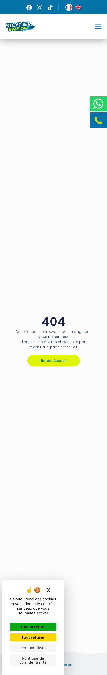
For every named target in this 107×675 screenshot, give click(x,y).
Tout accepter (33, 626)
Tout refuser (33, 637)
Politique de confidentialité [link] (33, 660)
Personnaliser (33, 647)
